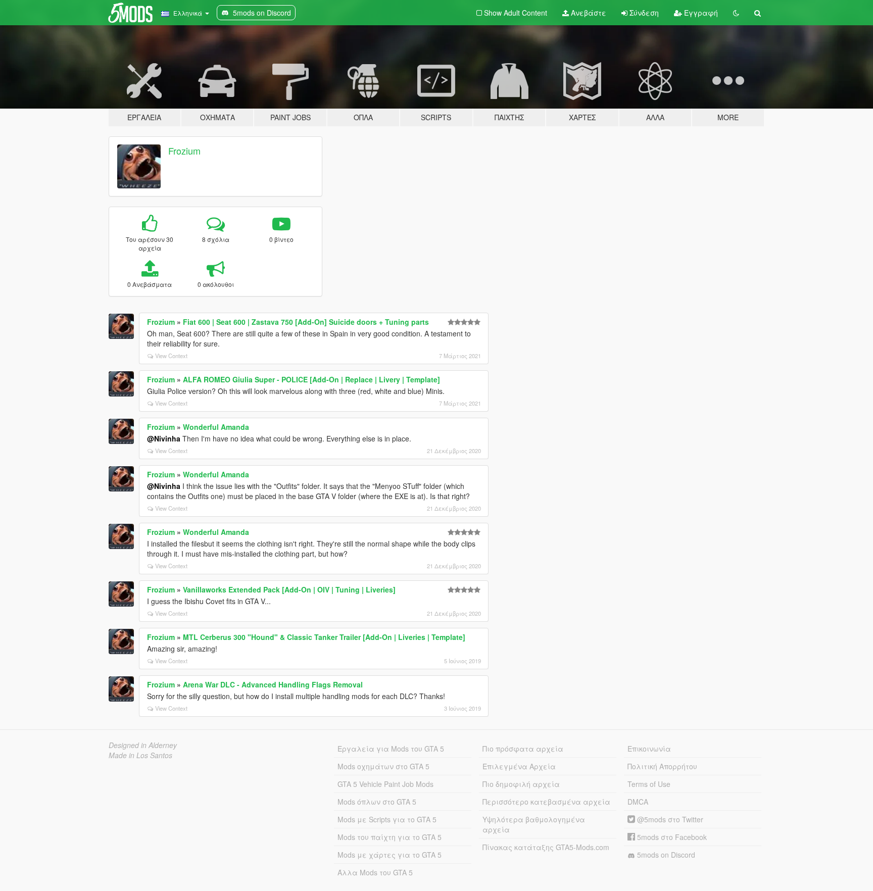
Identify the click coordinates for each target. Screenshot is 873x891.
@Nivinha (163, 438)
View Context (171, 356)
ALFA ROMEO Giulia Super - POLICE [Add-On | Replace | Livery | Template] (311, 379)
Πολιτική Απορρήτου (662, 766)
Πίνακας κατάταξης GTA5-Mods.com (545, 847)
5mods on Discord (665, 855)
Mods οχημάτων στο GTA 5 (383, 766)
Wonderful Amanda (216, 427)
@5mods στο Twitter (669, 819)
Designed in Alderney (143, 745)
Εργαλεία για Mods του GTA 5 (390, 749)
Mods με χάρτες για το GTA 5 (389, 855)
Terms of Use (648, 784)
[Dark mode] (736, 12)
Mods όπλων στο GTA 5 (376, 802)
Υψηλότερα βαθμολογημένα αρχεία (533, 824)
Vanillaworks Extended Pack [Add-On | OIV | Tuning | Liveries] (289, 589)
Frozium (184, 150)
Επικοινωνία (649, 749)
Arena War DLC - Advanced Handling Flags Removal (273, 684)
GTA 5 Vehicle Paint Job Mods (385, 784)
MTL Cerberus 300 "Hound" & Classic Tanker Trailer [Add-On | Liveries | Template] (324, 637)
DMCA (637, 802)
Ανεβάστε (587, 13)
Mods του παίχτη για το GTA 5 (389, 837)
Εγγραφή (700, 13)
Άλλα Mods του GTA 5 (375, 872)
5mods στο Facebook (671, 837)
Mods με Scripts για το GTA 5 (387, 819)
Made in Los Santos (140, 755)
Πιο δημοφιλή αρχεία (521, 784)
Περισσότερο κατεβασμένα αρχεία (546, 802)
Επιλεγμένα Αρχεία (519, 766)
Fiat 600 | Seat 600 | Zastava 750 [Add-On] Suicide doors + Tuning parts (306, 322)
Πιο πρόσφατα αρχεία (522, 749)
